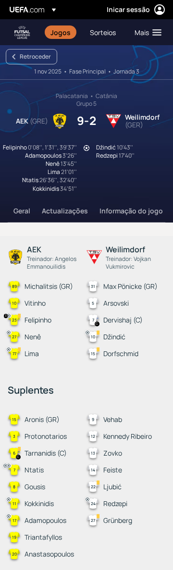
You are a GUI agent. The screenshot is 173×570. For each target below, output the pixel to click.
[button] (145, 32)
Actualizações (65, 210)
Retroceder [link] (35, 56)
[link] (60, 32)
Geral (21, 210)
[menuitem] (62, 32)
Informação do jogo (131, 210)
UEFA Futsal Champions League (22, 32)
